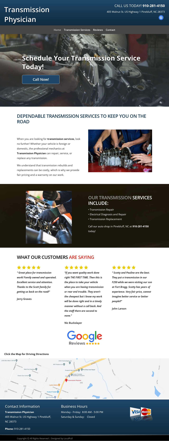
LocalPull (68, 438)
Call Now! (41, 79)
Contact (110, 30)
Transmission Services (77, 30)
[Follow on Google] (161, 17)
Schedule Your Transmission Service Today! (81, 62)
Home (57, 30)
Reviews (98, 30)
